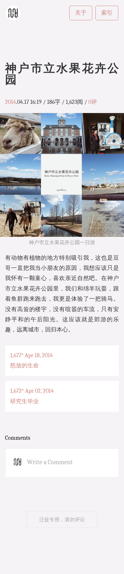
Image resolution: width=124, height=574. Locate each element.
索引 (107, 13)
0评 (92, 102)
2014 (10, 102)
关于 (80, 13)
